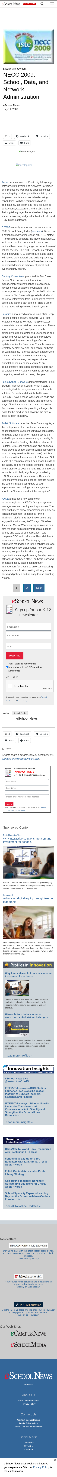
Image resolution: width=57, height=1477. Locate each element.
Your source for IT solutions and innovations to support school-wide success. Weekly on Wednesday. (28, 1284)
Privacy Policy (22, 701)
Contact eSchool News (28, 1420)
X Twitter (28, 1446)
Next (38, 588)
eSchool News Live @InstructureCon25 (17, 1080)
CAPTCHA (12, 677)
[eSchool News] (11, 4)
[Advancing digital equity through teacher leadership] (28, 938)
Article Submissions (28, 1423)
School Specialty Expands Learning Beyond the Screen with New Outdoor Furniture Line (27, 1196)
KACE (5, 498)
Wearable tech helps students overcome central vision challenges (26, 1016)
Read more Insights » (19, 1122)
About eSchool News (28, 1400)
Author (6, 713)
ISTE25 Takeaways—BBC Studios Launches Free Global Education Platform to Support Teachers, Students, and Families (25, 1092)
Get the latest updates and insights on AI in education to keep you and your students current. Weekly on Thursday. (28, 1312)
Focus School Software (15, 382)
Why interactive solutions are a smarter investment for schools (27, 840)
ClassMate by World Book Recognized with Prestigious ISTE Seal (28, 1150)
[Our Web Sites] (28, 1333)
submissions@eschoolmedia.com (20, 758)
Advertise (28, 1384)
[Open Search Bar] (42, 4)
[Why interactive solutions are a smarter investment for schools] (28, 878)
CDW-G (6, 227)
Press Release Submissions (28, 1426)
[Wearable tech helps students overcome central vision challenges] (17, 1036)
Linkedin (28, 1449)
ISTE (8, 749)
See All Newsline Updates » (23, 1206)
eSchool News (27, 718)
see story (37, 231)
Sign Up (9, 804)
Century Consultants (13, 276)
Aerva (5, 182)
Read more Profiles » (19, 1055)
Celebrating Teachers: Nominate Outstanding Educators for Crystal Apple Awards (25, 1183)
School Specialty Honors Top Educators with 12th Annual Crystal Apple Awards (26, 1161)
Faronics (6, 314)
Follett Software (10, 423)
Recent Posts (19, 713)
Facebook (29, 1442)
